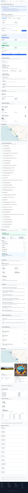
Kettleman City (4, 94)
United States (4, 3)
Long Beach (17, 377)
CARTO (26, 140)
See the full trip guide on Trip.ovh (11, 477)
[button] (10, 129)
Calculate (14, 54)
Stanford (10, 3)
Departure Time (3, 60)
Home (1, 3)
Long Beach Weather (5, 115)
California (8, 3)
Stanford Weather (5, 106)
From (2, 29)
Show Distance (24, 30)
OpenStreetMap (23, 140)
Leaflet (20, 140)
